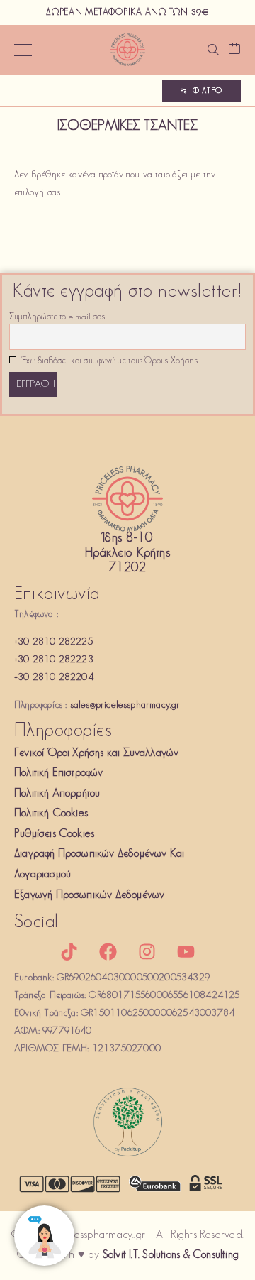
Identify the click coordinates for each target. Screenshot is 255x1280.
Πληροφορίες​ (63, 731)
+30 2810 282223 (54, 660)
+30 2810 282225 (53, 642)
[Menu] (23, 49)
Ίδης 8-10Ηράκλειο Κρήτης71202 (127, 554)
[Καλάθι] (234, 50)
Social (36, 922)
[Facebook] (107, 951)
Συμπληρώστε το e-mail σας (57, 317)
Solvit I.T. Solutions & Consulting (171, 1255)
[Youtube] (186, 951)
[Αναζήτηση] (213, 49)
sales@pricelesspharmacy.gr (125, 705)
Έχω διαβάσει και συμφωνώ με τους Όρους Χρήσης (109, 361)
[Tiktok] (68, 951)
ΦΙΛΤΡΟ (207, 91)
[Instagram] (147, 951)
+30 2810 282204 (54, 677)
